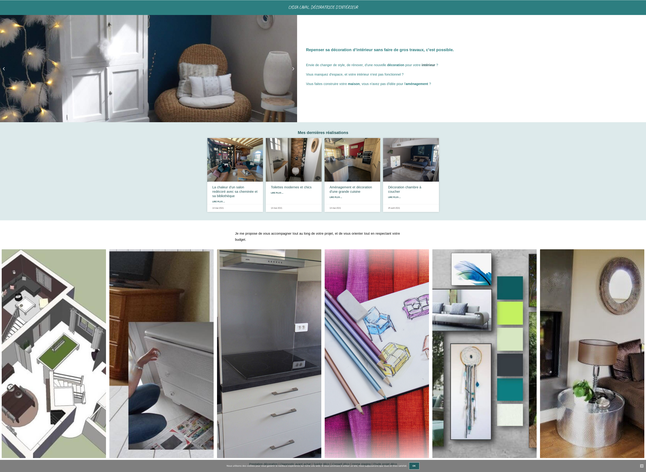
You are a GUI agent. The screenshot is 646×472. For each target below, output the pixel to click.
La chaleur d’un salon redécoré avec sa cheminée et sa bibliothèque (235, 191)
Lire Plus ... (218, 201)
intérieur (428, 65)
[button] (4, 68)
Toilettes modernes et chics (291, 187)
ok (414, 466)
